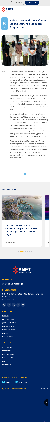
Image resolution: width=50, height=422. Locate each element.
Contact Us (6, 364)
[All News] (25, 174)
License (5, 333)
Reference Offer (8, 329)
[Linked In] (18, 305)
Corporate (32, 3)
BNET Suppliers (8, 319)
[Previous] (3, 174)
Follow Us (44, 389)
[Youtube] (23, 305)
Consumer (18, 3)
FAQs (4, 361)
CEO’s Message (8, 354)
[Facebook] (9, 305)
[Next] (47, 174)
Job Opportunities (9, 323)
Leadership (6, 351)
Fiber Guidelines (8, 336)
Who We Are (7, 347)
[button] (18, 251)
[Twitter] (14, 305)
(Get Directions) (8, 299)
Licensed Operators (9, 326)
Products (5, 316)
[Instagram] (4, 305)
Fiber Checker (7, 357)
